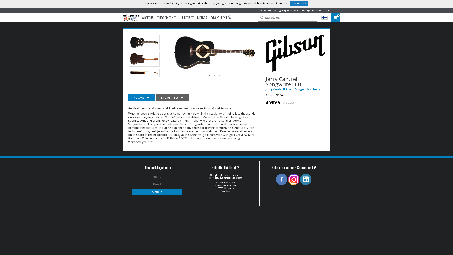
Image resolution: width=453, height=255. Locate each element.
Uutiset (188, 17)
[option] (214, 53)
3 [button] (220, 75)
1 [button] (209, 75)
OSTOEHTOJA (269, 10)
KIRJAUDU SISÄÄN (290, 10)
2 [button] (214, 75)
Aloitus (148, 17)
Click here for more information (269, 3)
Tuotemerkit (167, 17)
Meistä (202, 17)
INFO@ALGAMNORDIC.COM (316, 10)
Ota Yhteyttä (221, 17)
